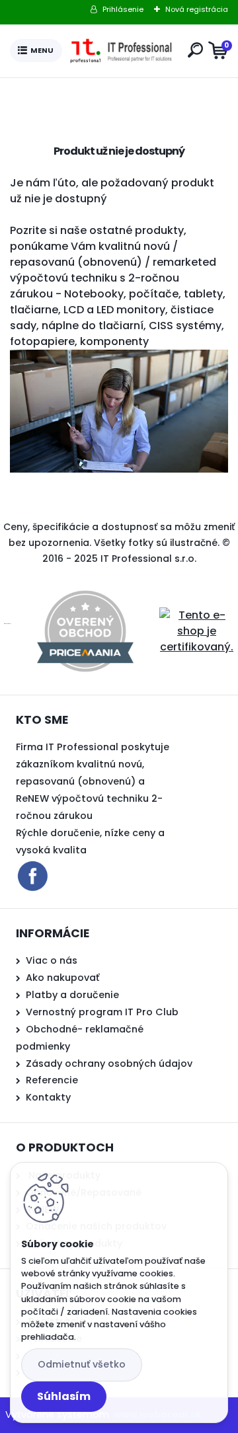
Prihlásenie (122, 9)
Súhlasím (64, 1396)
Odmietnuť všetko (82, 1364)
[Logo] (122, 51)
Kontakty (48, 1097)
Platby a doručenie (72, 994)
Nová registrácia (196, 9)
